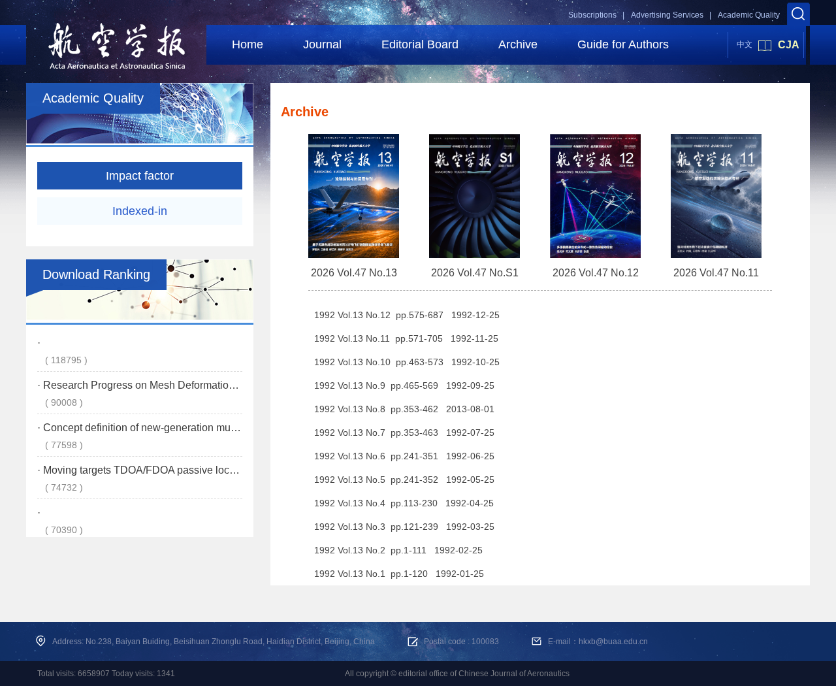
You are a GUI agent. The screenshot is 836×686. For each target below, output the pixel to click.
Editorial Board (419, 44)
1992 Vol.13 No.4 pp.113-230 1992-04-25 (404, 503)
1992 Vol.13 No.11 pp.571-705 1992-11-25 (406, 338)
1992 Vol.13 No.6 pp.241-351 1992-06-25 (404, 456)
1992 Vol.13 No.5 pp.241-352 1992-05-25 (404, 479)
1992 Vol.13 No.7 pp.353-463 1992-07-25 (404, 432)
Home (247, 44)
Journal (322, 44)
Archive (518, 44)
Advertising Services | (671, 15)
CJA (788, 44)
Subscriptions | (596, 15)
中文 (744, 44)
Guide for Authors (623, 44)
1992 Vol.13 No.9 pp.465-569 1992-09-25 (404, 385)
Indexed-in (139, 211)
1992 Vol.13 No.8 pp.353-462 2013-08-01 (404, 409)
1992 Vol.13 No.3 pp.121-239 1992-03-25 (404, 526)
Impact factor (140, 175)
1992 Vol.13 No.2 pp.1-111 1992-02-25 (398, 550)
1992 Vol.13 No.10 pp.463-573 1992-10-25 (407, 362)
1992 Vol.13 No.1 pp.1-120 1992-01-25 (399, 573)
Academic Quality (749, 15)
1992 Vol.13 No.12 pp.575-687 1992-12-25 (407, 315)
